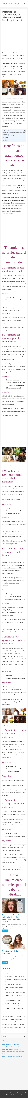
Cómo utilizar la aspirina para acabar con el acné (14, 1046)
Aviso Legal (5, 1092)
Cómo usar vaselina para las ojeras (10, 1044)
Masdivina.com (11, 3)
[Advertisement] (14, 37)
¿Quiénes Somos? (17, 1094)
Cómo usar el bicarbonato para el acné (11, 1049)
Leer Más (5, 930)
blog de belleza (16, 1022)
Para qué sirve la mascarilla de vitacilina (12, 1056)
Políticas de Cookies (13, 1092)
